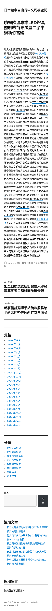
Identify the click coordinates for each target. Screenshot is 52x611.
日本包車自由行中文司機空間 (25, 10)
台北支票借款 (14, 447)
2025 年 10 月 (14, 380)
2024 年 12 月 (14, 413)
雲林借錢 (11, 472)
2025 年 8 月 (14, 388)
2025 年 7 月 (13, 392)
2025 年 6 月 (14, 396)
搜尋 (6, 492)
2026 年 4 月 (14, 356)
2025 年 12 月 (14, 372)
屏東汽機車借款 (15, 455)
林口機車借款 (14, 468)
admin (11, 263)
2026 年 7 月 (14, 344)
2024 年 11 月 (14, 417)
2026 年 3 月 (14, 360)
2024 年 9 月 (14, 425)
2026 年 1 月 (13, 368)
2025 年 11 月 (14, 376)
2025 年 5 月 (14, 400)
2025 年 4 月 (14, 404)
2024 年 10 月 (14, 421)
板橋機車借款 (14, 464)
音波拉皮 (11, 476)
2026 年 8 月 (14, 340)
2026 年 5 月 (14, 352)
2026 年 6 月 (14, 348)
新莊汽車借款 (14, 460)
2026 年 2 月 (14, 364)
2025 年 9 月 (14, 384)
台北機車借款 (14, 451)
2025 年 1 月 (13, 408)
